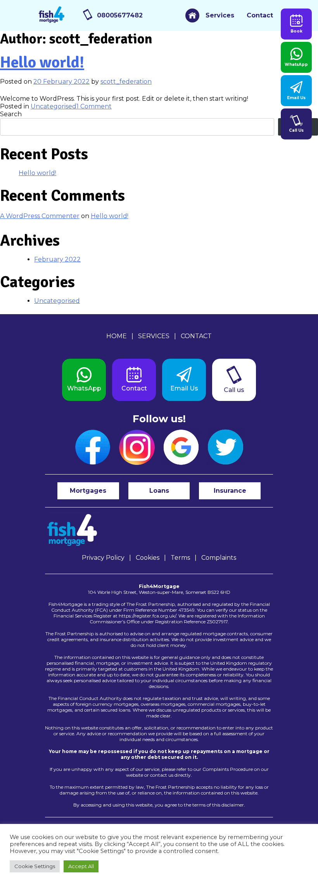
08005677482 (120, 15)
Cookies (147, 557)
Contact (260, 15)
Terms (180, 557)
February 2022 (57, 259)
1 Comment (94, 106)
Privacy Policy (103, 557)
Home (116, 336)
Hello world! (42, 62)
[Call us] (234, 380)
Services (220, 15)
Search (11, 114)
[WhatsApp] (84, 380)
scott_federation (126, 81)
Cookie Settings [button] (34, 866)
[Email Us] (184, 380)
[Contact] (134, 380)
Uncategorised (53, 106)
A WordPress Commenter (40, 216)
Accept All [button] (81, 866)
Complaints (218, 557)
